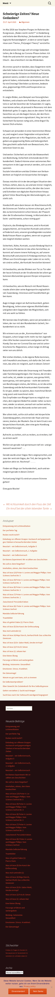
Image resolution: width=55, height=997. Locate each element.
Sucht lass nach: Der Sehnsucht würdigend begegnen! (25, 695)
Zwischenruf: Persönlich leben (15, 602)
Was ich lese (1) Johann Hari (14, 651)
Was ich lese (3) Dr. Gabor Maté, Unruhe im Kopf (22, 642)
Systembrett (23, 953)
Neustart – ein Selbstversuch (15, 555)
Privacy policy (30, 986)
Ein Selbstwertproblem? (13, 682)
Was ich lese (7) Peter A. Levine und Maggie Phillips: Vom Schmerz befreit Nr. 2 (19, 827)
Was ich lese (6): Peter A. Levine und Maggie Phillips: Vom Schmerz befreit (19, 842)
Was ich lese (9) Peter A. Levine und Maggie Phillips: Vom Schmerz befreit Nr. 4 (19, 807)
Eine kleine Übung (10, 655)
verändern (10, 956)
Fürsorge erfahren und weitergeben (18, 660)
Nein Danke (38, 991)
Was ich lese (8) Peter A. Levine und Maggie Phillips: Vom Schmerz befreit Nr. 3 (19, 817)
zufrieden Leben (21, 956)
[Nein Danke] (51, 987)
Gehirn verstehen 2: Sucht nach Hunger (19, 690)
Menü (5, 3)
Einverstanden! (18, 991)
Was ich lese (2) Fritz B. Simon (15, 647)
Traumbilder (8, 618)
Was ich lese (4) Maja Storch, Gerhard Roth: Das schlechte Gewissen (18, 880)
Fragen (16, 950)
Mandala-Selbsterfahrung (13, 613)
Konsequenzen (11, 953)
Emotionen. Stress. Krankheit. (15, 668)
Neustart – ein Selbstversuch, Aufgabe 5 (20, 546)
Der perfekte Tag (10, 530)
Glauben (23, 950)
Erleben (9, 950)
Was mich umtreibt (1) (12, 631)
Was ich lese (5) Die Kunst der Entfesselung (21, 626)
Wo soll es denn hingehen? (14, 564)
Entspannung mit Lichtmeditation (16, 526)
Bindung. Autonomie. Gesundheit (16, 664)
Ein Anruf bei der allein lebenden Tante (29, 508)
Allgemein (25, 22)
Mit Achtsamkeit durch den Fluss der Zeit (27, 504)
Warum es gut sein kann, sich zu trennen (20, 677)
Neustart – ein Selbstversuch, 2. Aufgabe (20, 550)
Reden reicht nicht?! (11, 534)
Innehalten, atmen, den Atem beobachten (20, 568)
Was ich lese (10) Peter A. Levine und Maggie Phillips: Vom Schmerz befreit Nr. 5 (18, 796)
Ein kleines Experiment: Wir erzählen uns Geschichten (25, 559)
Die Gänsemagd (9, 673)
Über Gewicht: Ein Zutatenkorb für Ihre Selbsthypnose (25, 686)
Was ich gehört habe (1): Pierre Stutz (18, 622)
